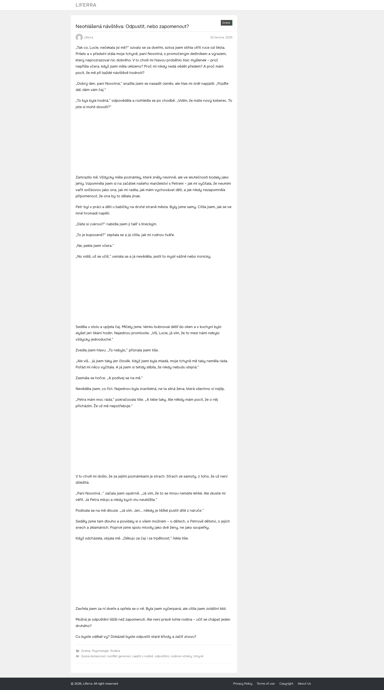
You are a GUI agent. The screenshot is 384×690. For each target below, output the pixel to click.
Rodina (115, 651)
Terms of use (266, 684)
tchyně (198, 656)
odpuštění (162, 656)
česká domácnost (93, 656)
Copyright (286, 684)
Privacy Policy (242, 684)
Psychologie (100, 651)
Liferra (86, 5)
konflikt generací (119, 656)
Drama (226, 22)
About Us (304, 684)
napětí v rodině (142, 656)
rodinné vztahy (181, 656)
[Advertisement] (154, 143)
